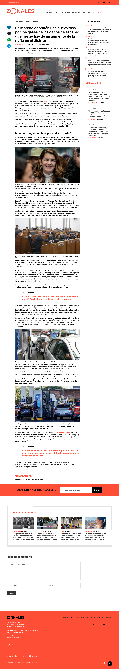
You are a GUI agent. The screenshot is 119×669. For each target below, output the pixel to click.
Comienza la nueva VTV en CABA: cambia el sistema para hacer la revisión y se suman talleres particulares (99, 52)
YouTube (104, 3)
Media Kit (10, 645)
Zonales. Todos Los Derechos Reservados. (27, 662)
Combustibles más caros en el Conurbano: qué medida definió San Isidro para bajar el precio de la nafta (50, 297)
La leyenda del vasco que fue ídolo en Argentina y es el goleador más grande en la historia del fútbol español (99, 30)
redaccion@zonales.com (14, 637)
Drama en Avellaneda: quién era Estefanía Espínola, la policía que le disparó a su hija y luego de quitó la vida (99, 63)
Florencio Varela (93, 102)
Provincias (76, 12)
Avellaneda (88, 531)
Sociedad (35, 21)
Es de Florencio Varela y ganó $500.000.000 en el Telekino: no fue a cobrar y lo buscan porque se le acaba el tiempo (99, 96)
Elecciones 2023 (88, 12)
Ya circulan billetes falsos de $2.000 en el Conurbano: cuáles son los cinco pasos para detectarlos (99, 114)
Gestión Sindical (12, 656)
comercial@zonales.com (13, 636)
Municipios (48, 12)
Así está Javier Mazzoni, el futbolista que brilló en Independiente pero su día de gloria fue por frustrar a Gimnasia (98, 131)
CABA (56, 12)
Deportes (100, 137)
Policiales (48, 531)
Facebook (93, 3)
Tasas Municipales (36, 479)
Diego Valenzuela (63, 432)
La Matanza (40, 531)
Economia (18, 479)
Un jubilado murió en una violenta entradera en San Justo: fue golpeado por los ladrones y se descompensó (99, 41)
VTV (21, 2)
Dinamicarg (33, 656)
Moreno (47, 101)
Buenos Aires (65, 12)
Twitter (98, 3)
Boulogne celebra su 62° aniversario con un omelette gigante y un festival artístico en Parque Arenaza (98, 74)
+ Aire (23, 656)
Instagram (109, 3)
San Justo (16, 2)
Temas (28, 21)
